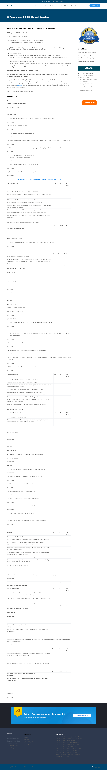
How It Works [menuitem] (64, 6)
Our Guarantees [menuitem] (54, 6)
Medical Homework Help (62, 756)
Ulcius (9, 6)
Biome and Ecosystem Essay (85, 56)
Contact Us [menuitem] (74, 6)
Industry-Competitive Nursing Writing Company (68, 754)
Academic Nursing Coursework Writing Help (67, 744)
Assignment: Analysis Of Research (87, 52)
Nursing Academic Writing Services (65, 758)
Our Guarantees (28, 741)
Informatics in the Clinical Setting (86, 61)
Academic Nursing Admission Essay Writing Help (69, 738)
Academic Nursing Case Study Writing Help (67, 742)
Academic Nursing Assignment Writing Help (67, 740)
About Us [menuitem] (44, 6)
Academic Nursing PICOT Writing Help (66, 746)
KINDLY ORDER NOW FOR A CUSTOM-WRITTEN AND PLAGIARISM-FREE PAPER (39, 179)
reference (19, 85)
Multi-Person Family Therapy (85, 54)
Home (26, 737)
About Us (26, 739)
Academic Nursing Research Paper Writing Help (68, 748)
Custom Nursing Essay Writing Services (66, 752)
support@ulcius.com (58, 1)
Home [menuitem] (37, 6)
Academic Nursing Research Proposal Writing (68, 750)
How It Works (28, 743)
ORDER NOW (95, 5)
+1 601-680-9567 (46, 1)
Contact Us (27, 745)
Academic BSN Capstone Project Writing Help (68, 737)
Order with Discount (82, 715)
